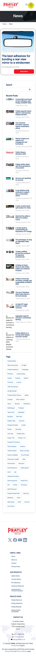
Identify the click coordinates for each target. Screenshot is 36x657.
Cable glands (25, 468)
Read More (24, 71)
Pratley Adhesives (16, 603)
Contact (13, 563)
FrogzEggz (25, 369)
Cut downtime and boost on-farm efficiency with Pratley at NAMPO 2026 (24, 101)
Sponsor (17, 404)
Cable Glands (15, 576)
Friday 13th (11, 438)
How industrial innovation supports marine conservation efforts (22, 125)
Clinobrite (18, 429)
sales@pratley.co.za (19, 639)
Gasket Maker (12, 361)
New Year (19, 416)
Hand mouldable (13, 455)
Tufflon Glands (12, 451)
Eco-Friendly (25, 455)
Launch (18, 382)
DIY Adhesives (15, 582)
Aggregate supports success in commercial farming (23, 317)
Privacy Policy (15, 566)
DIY (9, 485)
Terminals (24, 485)
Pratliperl (21, 408)
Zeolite (26, 378)
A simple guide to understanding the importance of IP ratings (24, 229)
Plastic (10, 429)
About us (14, 560)
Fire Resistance (12, 468)
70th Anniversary (13, 387)
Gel (15, 472)
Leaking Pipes (21, 374)
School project (12, 446)
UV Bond (10, 382)
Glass (18, 498)
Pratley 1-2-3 (22, 438)
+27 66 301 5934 (19, 637)
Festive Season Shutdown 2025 (21, 153)
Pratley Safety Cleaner (14, 395)
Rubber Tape (11, 421)
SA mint (26, 502)
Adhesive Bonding (13, 476)
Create (10, 378)
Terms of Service (22, 651)
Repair (27, 395)
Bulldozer (10, 498)
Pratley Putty (21, 433)
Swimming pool (12, 480)
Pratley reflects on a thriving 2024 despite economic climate (23, 335)
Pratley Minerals (16, 607)
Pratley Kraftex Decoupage (15, 611)
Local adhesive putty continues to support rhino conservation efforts (22, 193)
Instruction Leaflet (13, 459)
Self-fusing (11, 502)
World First (24, 480)
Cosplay (10, 399)
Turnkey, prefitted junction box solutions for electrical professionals (23, 254)
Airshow (22, 446)
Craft (9, 472)
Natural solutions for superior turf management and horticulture (22, 141)
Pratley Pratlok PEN (14, 493)
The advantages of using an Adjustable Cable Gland (24, 241)
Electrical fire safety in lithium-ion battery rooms (23, 218)
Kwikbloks (27, 404)
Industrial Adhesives (17, 586)
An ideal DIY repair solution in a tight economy (22, 306)
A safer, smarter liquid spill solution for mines (23, 207)
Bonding (10, 416)
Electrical (21, 463)
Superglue (21, 412)
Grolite (24, 425)
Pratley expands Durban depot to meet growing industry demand (23, 113)
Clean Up (26, 493)
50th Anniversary (13, 365)
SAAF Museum (12, 489)
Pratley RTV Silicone (14, 442)
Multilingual (11, 408)
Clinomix (21, 421)
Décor (9, 404)
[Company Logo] (11, 5)
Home (4, 24)
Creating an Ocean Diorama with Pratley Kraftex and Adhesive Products (23, 267)
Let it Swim (11, 506)
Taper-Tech (11, 412)
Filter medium (20, 399)
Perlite (15, 485)
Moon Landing (24, 451)
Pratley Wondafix (13, 425)
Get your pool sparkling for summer (23, 179)
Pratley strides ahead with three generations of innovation (23, 166)
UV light (24, 365)
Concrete (10, 433)
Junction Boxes (16, 579)
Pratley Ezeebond (13, 369)
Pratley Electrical (16, 600)
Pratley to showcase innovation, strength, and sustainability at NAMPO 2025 (24, 281)
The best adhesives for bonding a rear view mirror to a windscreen (16, 59)
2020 (19, 502)
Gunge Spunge (12, 391)
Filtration (10, 374)
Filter (24, 459)
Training (17, 378)
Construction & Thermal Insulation (17, 590)
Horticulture (11, 463)
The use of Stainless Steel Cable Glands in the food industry (23, 294)
